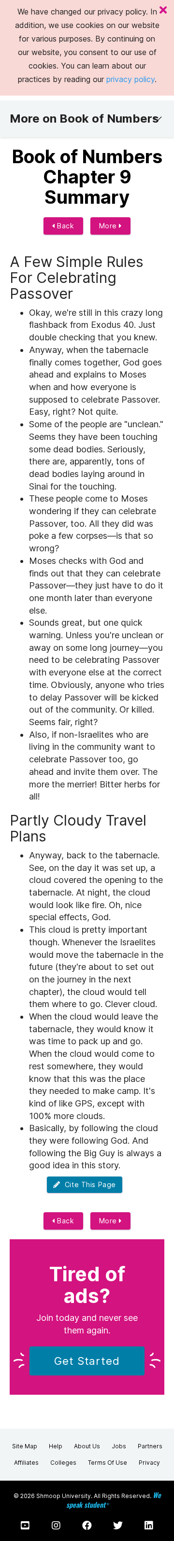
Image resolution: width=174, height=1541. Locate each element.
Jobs (119, 1446)
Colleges (63, 1462)
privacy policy (130, 79)
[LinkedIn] (149, 1525)
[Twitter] (118, 1525)
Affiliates (26, 1462)
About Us (87, 1446)
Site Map (24, 1446)
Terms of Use (107, 1462)
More (109, 226)
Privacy (149, 1462)
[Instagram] (56, 1525)
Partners (150, 1446)
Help (55, 1446)
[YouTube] (25, 1525)
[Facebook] (87, 1525)
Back (64, 226)
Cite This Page (88, 1184)
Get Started (87, 1361)
